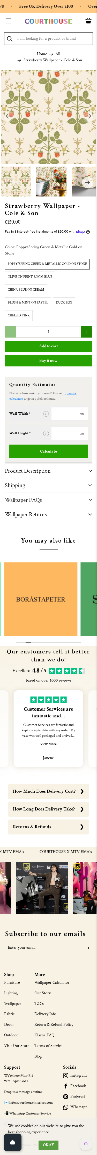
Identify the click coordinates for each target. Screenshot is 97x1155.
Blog (38, 1056)
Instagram (78, 1075)
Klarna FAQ (44, 1035)
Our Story (42, 993)
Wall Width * (20, 413)
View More (48, 744)
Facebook (78, 1086)
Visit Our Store (16, 1045)
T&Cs (39, 1003)
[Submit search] (10, 39)
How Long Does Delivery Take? (44, 809)
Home (42, 54)
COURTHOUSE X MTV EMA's (58, 852)
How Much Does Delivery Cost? (44, 791)
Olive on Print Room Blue (30, 277)
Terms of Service (48, 1045)
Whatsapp (78, 1107)
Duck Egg (64, 302)
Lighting (11, 993)
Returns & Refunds (32, 827)
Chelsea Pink (19, 315)
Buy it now (48, 360)
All (57, 54)
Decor (9, 1024)
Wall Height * (20, 433)
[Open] (12, 1142)
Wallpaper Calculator (51, 982)
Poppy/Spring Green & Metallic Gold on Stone (47, 264)
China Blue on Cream (26, 290)
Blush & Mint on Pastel (28, 302)
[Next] (88, 117)
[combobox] (48, 38)
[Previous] (9, 117)
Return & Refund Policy (53, 1024)
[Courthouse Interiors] (48, 21)
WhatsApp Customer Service (30, 1113)
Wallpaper (12, 1003)
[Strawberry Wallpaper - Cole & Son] (48, 117)
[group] (41, 599)
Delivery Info (45, 1014)
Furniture (12, 982)
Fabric (9, 1014)
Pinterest (77, 1096)
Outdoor (11, 1035)
